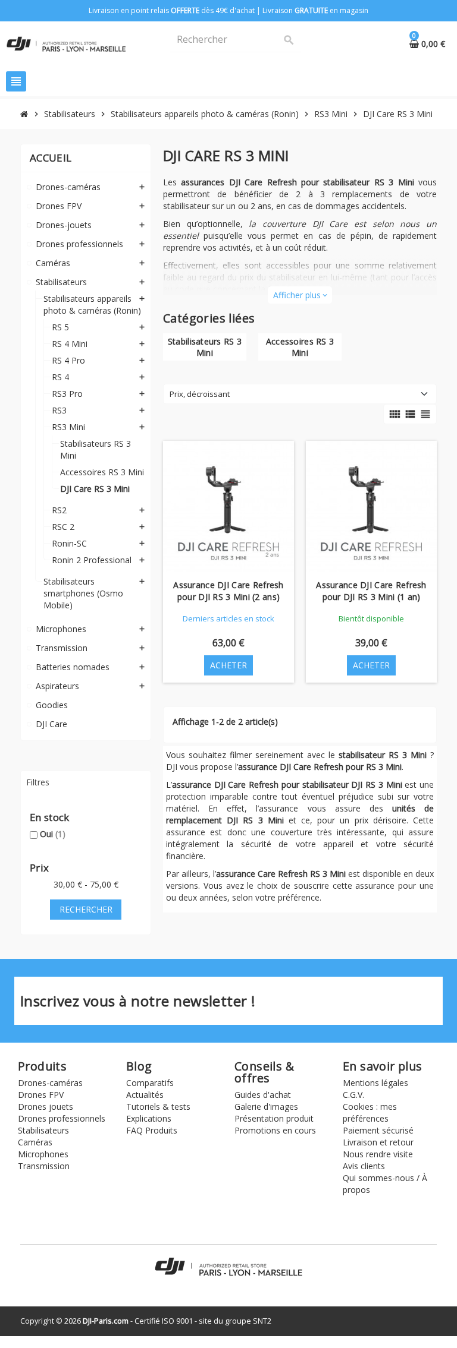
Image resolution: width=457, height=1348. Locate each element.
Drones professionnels (61, 1118)
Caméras (35, 1142)
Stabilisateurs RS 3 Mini (205, 347)
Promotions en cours (275, 1130)
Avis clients (364, 1166)
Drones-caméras (50, 1082)
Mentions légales (375, 1082)
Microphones (43, 1154)
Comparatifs (150, 1082)
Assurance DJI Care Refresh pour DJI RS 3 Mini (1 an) (371, 590)
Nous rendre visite (378, 1154)
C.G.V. (353, 1094)
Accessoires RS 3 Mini (300, 347)
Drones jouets (45, 1106)
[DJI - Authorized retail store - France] (66, 43)
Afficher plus (300, 295)
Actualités (145, 1094)
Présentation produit (274, 1118)
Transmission (44, 1166)
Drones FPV (41, 1094)
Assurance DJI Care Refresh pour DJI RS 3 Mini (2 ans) (228, 590)
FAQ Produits (151, 1130)
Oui (52, 833)
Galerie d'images (266, 1106)
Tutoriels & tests (158, 1106)
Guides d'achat (262, 1094)
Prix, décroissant (200, 394)
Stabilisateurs (43, 1130)
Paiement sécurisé (378, 1130)
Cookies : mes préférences (370, 1112)
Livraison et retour (378, 1142)
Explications (148, 1118)
